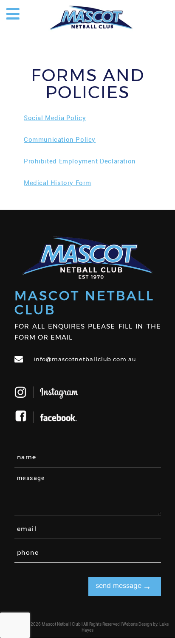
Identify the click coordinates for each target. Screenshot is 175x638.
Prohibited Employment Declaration (80, 161)
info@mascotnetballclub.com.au (85, 359)
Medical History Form (57, 183)
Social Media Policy (55, 118)
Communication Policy (60, 139)
